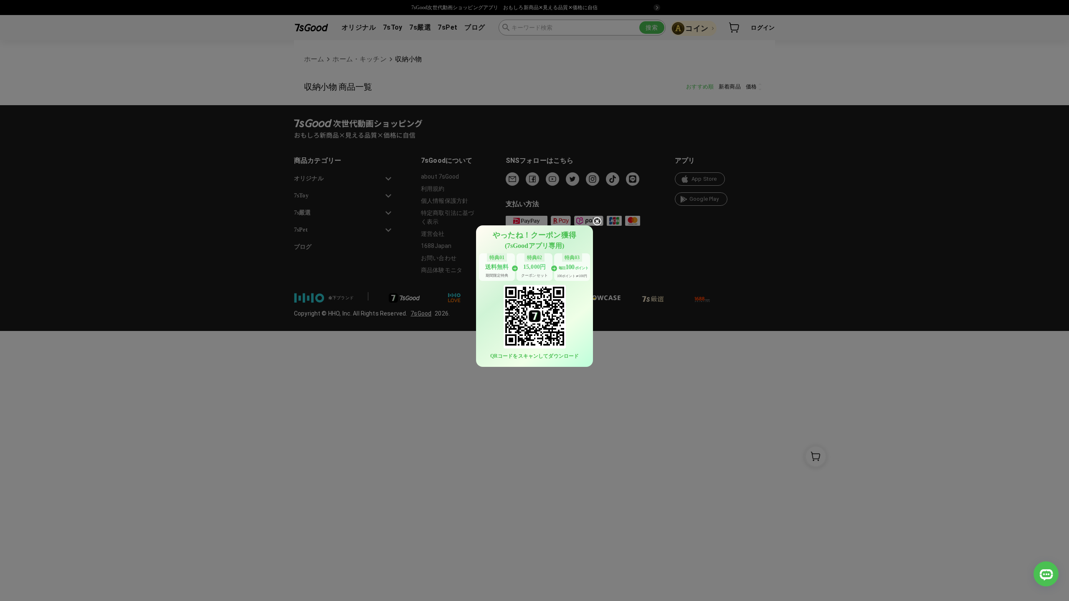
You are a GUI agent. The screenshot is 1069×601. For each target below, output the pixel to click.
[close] (597, 221)
